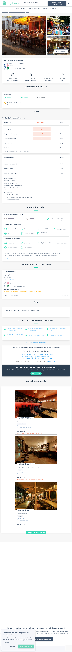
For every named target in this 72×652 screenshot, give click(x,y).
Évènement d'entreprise (49, 8)
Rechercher (36, 373)
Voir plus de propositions (36, 532)
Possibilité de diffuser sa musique (62, 228)
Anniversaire (27, 243)
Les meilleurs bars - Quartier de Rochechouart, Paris (36, 354)
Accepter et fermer (26, 646)
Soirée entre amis (20, 8)
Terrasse (26, 228)
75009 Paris (7, 278)
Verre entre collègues (34, 8)
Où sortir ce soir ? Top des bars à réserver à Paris (36, 358)
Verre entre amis (12, 247)
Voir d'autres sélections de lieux (36, 343)
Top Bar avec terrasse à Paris (36, 335)
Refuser (12, 646)
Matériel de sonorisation (44, 233)
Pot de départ (28, 247)
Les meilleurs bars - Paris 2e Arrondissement (14, 329)
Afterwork (11, 243)
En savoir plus (6, 642)
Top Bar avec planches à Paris (57, 335)
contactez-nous (51, 361)
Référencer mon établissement (57, 3)
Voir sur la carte (9, 279)
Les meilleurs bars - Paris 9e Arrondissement (35, 329)
